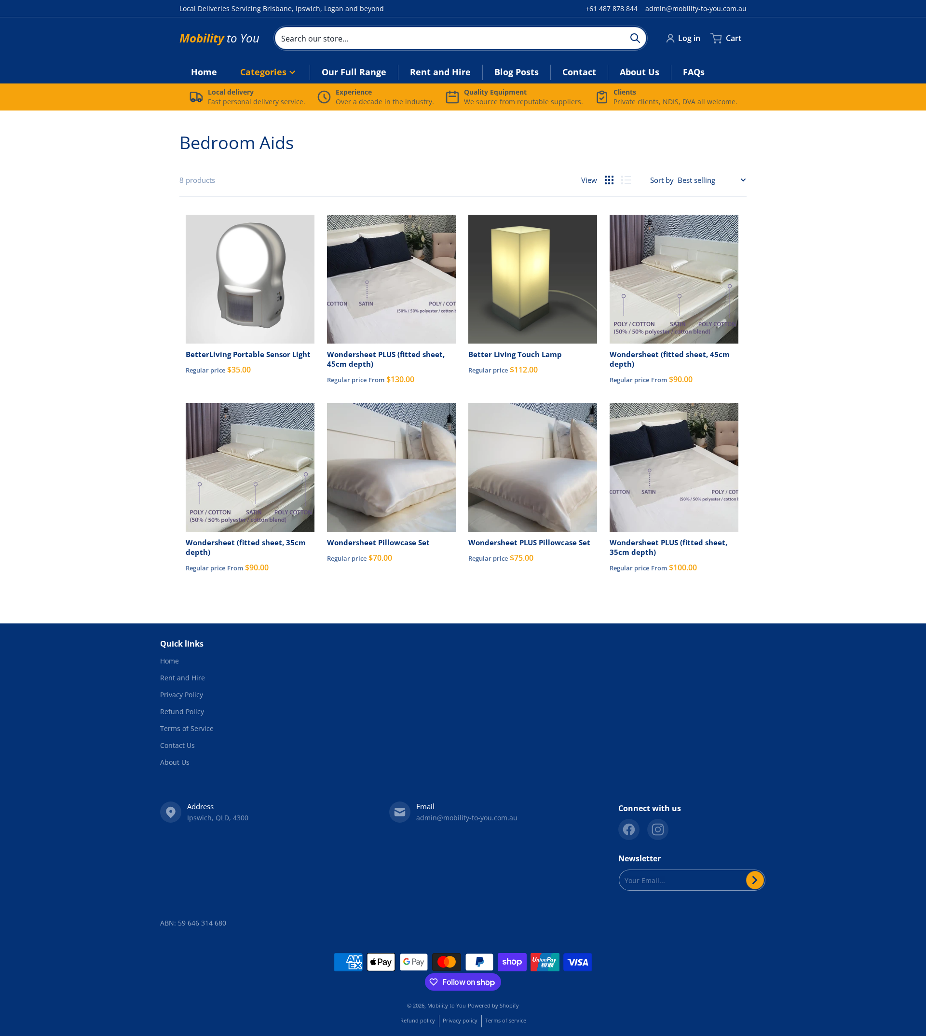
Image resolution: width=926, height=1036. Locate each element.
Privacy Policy (181, 694)
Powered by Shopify (493, 1005)
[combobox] (460, 38)
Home (169, 660)
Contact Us (177, 745)
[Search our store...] (635, 38)
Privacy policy (460, 1020)
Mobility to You (446, 1005)
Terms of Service (187, 728)
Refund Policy (182, 711)
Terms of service (505, 1020)
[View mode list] (626, 180)
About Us (175, 762)
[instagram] (657, 829)
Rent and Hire (182, 677)
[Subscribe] (755, 880)
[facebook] (629, 829)
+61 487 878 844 (612, 8)
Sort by (662, 180)
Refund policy (417, 1020)
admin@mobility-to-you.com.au (696, 8)
